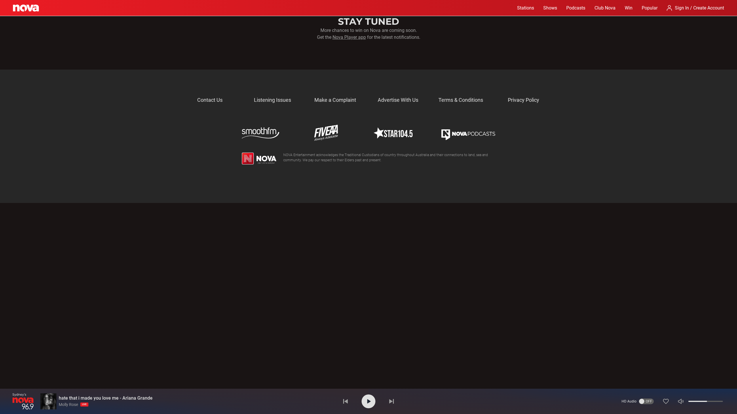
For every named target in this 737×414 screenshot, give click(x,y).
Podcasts (575, 8)
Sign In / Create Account (699, 8)
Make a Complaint (335, 100)
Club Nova (605, 8)
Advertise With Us (398, 100)
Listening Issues (272, 100)
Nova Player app (349, 37)
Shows (550, 8)
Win (628, 8)
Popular (650, 8)
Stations (525, 8)
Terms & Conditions (460, 100)
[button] (665, 401)
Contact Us (210, 100)
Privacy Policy (523, 100)
